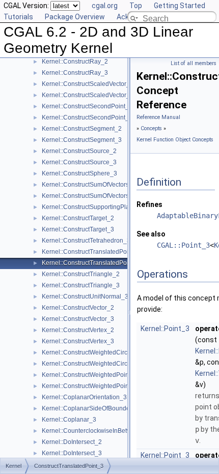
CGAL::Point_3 (183, 245)
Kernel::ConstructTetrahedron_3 (86, 240)
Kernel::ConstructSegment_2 (82, 128)
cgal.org (105, 6)
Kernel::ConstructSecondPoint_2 (87, 106)
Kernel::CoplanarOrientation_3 (84, 397)
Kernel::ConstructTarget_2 (78, 218)
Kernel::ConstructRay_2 (75, 61)
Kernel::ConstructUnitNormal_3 (85, 296)
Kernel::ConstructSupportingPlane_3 (93, 207)
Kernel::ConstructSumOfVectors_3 (89, 195)
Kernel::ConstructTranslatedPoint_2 (91, 251)
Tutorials (18, 17)
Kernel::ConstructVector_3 (78, 318)
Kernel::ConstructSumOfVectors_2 (89, 184)
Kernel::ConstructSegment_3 (82, 139)
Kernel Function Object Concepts (174, 139)
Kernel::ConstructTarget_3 (78, 229)
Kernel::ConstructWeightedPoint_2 (90, 374)
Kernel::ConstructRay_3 (75, 72)
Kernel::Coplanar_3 (69, 419)
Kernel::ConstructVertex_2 (78, 330)
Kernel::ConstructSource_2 (79, 151)
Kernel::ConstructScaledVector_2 (87, 83)
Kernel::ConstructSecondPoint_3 (87, 117)
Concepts (151, 128)
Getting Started (179, 6)
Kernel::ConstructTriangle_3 (81, 285)
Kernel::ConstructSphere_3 (79, 173)
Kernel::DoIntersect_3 (72, 453)
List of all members (193, 63)
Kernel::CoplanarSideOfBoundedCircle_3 (99, 408)
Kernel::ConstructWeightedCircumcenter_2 (101, 352)
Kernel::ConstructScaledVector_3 (87, 95)
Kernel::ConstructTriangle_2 (81, 274)
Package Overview (75, 17)
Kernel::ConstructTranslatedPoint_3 (91, 262)
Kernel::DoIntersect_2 (72, 442)
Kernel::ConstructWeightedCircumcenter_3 (101, 363)
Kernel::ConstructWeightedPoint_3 (90, 386)
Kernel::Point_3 (165, 328)
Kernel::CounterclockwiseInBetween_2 (95, 430)
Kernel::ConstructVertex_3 (78, 341)
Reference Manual (158, 117)
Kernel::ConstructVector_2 (78, 307)
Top (135, 6)
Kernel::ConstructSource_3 (79, 162)
